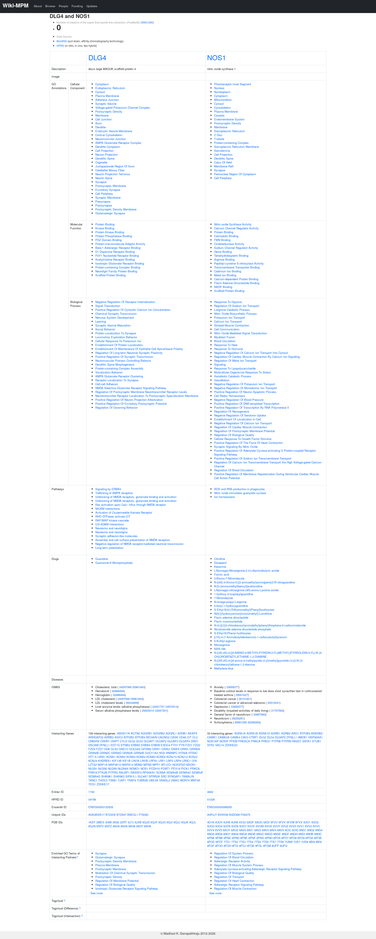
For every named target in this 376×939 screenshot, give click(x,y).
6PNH (268, 838)
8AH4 (116, 826)
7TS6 (265, 842)
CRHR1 (105, 741)
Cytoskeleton (222, 107)
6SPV (100, 826)
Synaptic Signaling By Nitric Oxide (236, 447)
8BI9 (319, 842)
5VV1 (300, 826)
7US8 (304, 842)
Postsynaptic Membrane (110, 186)
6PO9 (301, 838)
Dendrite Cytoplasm (107, 147)
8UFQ (283, 846)
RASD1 (296, 741)
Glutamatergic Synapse (110, 213)
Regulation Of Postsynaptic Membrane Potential (244, 431)
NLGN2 (102, 768)
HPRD (60, 45)
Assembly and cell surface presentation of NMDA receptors (132, 540)
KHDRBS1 (104, 761)
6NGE (277, 834)
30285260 (254, 722)
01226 (211, 799)
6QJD (146, 822)
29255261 (238, 718)
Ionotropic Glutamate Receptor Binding (119, 263)
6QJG (162, 822)
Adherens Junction (107, 100)
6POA (309, 838)
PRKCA (195, 768)
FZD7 (99, 749)
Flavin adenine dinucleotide (231, 617)
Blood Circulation (224, 341)
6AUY (226, 830)
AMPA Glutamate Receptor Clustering (119, 376)
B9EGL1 (132, 814)
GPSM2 (146, 749)
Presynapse (102, 201)
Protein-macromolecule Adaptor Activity (120, 244)
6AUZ (234, 830)
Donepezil (220, 563)
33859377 (232, 687)
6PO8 (293, 838)
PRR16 (92, 772)
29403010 (148, 710)
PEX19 (175, 768)
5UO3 (210, 826)
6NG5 (210, 834)
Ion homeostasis (224, 497)
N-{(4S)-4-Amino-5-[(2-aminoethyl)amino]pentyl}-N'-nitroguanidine (254, 582)
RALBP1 (124, 772)
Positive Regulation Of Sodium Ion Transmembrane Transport (252, 458)
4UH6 (234, 822)
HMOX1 (302, 737)
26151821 (245, 699)
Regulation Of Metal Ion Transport (235, 360)
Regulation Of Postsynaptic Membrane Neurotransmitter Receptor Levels (141, 392)
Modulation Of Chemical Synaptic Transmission (125, 873)
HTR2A (183, 753)
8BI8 (312, 842)
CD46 (182, 737)
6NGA (243, 834)
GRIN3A (127, 753)
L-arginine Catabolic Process (232, 310)
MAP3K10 (114, 765)
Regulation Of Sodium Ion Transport (236, 306)
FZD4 (91, 749)
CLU (195, 737)
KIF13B (117, 761)
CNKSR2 (93, 741)
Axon (98, 123)
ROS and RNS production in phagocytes (239, 489)
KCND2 (161, 757)
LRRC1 (186, 761)
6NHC (318, 834)
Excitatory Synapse (107, 190)
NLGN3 (112, 768)
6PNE (244, 838)
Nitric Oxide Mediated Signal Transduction (240, 333)
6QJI (170, 822)
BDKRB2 (316, 733)
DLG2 (131, 741)
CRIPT (115, 741)
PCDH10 (154, 768)
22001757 (158, 706)
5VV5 (218, 830)
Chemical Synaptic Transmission (116, 313)
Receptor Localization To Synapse (116, 380)
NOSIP (224, 741)
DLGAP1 (149, 741)
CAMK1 (212, 737)
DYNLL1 (104, 745)
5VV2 (308, 826)
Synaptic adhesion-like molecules (116, 536)
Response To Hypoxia (228, 302)
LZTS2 (92, 765)
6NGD (268, 834)
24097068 (125, 687)
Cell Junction (103, 119)
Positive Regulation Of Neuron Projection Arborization (129, 400)
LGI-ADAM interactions (109, 524)
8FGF (210, 846)
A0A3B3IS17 (96, 814)
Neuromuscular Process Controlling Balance (123, 360)
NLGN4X (123, 768)
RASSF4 (136, 772)
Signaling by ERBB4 (108, 489)
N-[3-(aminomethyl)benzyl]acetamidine (238, 586)
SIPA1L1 (131, 776)
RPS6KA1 (149, 772)
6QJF (154, 822)
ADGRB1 (146, 733)
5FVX (298, 822)
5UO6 (234, 826)
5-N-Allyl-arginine (224, 641)
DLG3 (139, 741)
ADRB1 (182, 733)
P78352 (143, 814)
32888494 (118, 691)
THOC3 (102, 780)
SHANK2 (119, 776)
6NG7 (226, 834)
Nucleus (219, 88)
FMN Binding (222, 240)
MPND (147, 765)
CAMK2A (224, 737)
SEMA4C (185, 772)
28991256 (241, 722)
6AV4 (273, 830)
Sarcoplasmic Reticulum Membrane (236, 147)
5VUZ (284, 826)
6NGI (302, 834)
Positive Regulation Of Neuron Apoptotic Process (245, 392)
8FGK (250, 846)
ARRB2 (109, 737)
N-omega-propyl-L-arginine (230, 602)
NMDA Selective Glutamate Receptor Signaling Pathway (130, 388)
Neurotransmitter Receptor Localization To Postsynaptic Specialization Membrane (146, 396)
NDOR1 (191, 765)
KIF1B (127, 761)
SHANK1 (106, 776)
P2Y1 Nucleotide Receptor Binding (117, 255)
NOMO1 (134, 768)
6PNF (252, 838)
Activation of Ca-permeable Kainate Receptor (123, 512)
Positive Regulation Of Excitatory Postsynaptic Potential (131, 403)
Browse (50, 6)
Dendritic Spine (104, 158)
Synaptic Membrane (108, 197)
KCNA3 (131, 757)
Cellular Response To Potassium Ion (118, 341)
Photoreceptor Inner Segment (232, 84)
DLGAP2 (161, 741)
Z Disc (218, 135)
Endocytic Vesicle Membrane (113, 131)
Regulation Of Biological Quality (234, 435)
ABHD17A (123, 733)
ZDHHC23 (231, 745)
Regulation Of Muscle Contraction (235, 888)
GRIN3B (139, 753)
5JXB (138, 822)
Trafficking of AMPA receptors (114, 493)
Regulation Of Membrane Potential (117, 881)
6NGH (294, 834)
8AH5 (124, 826)
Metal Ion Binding (225, 275)
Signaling (220, 364)
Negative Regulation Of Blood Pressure (239, 400)
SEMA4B (172, 772)
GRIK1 (156, 749)
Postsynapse (103, 205)
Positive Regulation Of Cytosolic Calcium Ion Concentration (132, 310)
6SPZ (108, 826)
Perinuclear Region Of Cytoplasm (235, 174)
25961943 (138, 687)
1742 (91, 792)
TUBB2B (142, 780)
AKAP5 (192, 733)
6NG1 (302, 830)
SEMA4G (94, 776)
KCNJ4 (92, 761)
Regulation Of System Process (233, 853)
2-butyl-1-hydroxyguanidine (231, 606)
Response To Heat (225, 345)
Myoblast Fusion (224, 337)
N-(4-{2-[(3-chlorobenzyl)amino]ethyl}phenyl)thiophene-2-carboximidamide (260, 625)
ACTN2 (135, 733)
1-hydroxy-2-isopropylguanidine (233, 594)
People (63, 6)
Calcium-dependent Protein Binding (236, 279)
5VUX (268, 826)
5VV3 (316, 826)
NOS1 (216, 57)
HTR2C (193, 753)
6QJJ (177, 822)
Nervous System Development (114, 317)
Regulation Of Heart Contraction (234, 881)
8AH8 (147, 826)
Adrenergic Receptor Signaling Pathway (239, 884)
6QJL (192, 822)
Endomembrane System (229, 119)
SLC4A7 (143, 776)
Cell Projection (104, 150)
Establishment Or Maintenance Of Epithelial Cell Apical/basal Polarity (139, 349)
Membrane (102, 115)
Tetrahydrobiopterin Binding (231, 255)
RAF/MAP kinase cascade (112, 520)
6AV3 (265, 830)
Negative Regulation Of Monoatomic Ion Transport (245, 388)
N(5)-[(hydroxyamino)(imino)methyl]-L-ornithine (243, 613)
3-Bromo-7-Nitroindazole (229, 578)
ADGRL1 (171, 733)
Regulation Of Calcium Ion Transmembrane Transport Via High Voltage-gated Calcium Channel (268, 464)
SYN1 (210, 745)
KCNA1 (111, 757)
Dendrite (100, 127)
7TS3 (242, 842)
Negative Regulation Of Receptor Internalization (125, 302)
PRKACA (244, 741)
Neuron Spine (103, 178)
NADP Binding (223, 287)
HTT (91, 757)
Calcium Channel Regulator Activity (236, 228)
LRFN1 (153, 761)
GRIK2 (165, 749)
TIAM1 (112, 780)
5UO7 (243, 826)
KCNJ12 (183, 757)
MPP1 (156, 765)
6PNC (227, 838)
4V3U (242, 822)
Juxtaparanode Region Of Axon (115, 166)
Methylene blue (223, 668)
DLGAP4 (184, 741)
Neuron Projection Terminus (112, 174)
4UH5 (226, 822)
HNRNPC (172, 753)
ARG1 (295, 733)
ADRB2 (285, 733)
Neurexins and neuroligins (111, 528)
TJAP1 (122, 780)
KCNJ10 (171, 757)
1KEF (92, 822)
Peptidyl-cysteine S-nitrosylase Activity (239, 263)
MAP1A (102, 765)
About (38, 6)
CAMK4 (235, 737)
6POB (318, 838)
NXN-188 (219, 649)
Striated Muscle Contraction (231, 325)
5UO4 (218, 826)
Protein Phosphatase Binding (113, 236)
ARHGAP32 (95, 737)
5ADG (258, 822)
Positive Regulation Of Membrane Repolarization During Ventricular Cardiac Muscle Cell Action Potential (266, 476)
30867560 (259, 714)
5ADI (266, 822)
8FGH (227, 846)
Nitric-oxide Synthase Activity (233, 224)
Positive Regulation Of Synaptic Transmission (124, 357)
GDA (107, 749)
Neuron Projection (106, 154)
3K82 (115, 822)
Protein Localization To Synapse (115, 333)
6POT (219, 842)
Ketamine (220, 566)
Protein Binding (104, 224)
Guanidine (101, 559)
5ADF (250, 822)
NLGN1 (92, 768)
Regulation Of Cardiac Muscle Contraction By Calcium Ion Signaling (257, 357)
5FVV (282, 822)
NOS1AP (213, 741)
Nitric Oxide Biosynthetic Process (235, 313)
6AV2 (257, 830)
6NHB (309, 834)
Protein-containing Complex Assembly (119, 368)
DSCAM (93, 745)
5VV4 (210, 830)
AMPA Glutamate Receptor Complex (118, 143)
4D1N (210, 822)
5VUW (260, 826)
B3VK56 (223, 814)
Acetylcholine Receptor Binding (115, 259)
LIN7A (135, 761)
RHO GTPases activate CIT (112, 516)
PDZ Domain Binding (108, 240)
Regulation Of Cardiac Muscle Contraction (240, 427)
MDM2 (138, 765)
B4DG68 (234, 814)
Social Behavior (105, 329)
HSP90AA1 (315, 737)
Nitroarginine (222, 645)
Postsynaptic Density (108, 111)
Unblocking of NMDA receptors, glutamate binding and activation (135, 497)
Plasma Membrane (107, 96)
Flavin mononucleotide (228, 621)
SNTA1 (306, 741)
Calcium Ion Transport (228, 321)
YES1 (92, 784)
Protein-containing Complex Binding (117, 267)
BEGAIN (151, 737)
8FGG (219, 846)
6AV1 (250, 830)
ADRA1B (252, 733)
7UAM (288, 842)
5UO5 (226, 826)
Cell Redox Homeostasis (229, 396)
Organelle (101, 162)
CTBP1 (253, 737)
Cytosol (100, 92)
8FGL (258, 846)
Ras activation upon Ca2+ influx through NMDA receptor (130, 505)
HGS (162, 753)
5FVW (290, 822)
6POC (211, 842)
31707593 (277, 710)
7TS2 (234, 842)
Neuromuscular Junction (110, 139)
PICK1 (185, 768)
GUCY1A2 (151, 753)
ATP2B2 (129, 737)
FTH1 (174, 745)
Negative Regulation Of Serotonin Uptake (240, 415)
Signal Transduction (107, 306)
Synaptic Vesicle (105, 104)
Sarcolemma (222, 150)
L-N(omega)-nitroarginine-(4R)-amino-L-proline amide (246, 590)
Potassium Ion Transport (229, 317)
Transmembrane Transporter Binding (237, 267)
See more (97, 893)
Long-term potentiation (109, 548)
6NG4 (318, 830)
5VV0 (292, 826)
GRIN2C (105, 753)
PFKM (233, 741)
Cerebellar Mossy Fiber (109, 170)
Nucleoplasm (222, 92)
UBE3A (153, 780)
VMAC (175, 780)
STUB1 (316, 741)
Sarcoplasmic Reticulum (229, 131)
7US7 (296, 842)
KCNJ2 (193, 757)
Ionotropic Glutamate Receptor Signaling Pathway (126, 888)
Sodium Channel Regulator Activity (236, 248)
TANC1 (92, 780)
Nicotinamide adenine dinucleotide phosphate (242, 629)
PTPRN (286, 741)
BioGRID (62, 41)
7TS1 (227, 842)
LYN (194, 761)
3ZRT (123, 822)
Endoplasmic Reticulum (110, 88)
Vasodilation (221, 380)
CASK (174, 737)
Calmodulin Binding (226, 236)
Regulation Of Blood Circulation (233, 470)
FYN (182, 745)
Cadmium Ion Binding (227, 271)
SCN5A (161, 772)
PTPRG (113, 772)
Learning (100, 321)
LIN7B (144, 761)
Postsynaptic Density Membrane (115, 209)
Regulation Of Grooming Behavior (116, 407)
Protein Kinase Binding (109, 232)
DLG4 (97, 57)
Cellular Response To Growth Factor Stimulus (243, 439)
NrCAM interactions (107, 508)
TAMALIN (188, 776)
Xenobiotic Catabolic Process (232, 376)
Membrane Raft (223, 166)
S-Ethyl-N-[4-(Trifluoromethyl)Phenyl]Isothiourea (244, 610)
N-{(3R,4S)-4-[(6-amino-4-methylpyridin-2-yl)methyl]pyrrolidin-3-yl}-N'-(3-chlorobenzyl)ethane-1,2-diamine (258, 662)
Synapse (100, 182)
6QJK (184, 822)
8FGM (267, 846)
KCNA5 (151, 757)
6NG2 (310, 830)
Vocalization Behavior (109, 372)
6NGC (260, 834)
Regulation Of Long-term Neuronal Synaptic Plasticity (129, 353)
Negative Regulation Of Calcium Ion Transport (243, 423)
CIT (189, 737)
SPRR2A (154, 776)
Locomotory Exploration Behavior (116, 337)
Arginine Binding (224, 259)
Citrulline (219, 559)
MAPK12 (127, 765)
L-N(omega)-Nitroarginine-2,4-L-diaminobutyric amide (246, 570)
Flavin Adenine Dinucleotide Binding (236, 283)
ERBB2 (135, 745)
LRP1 (161, 761)
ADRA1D (264, 733)
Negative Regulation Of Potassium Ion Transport (244, 384)
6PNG (260, 838)
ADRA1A (240, 733)
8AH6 (131, 826)
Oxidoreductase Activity (229, 244)
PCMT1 (165, 768)
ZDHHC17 (103, 784)
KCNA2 (121, 757)
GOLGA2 (134, 749)
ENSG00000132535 (100, 807)
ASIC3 (118, 737)
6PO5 (276, 838)
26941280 (147, 22)
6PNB (219, 838)
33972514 (171, 706)
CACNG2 (164, 737)
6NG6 (218, 834)
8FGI (235, 846)
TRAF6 (131, 780)
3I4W (108, 822)
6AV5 (280, 830)
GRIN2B (93, 753)
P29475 (245, 814)
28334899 (132, 703)
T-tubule (219, 139)
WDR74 (185, 780)
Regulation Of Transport (229, 877)
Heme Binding (223, 252)
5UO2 (315, 822)
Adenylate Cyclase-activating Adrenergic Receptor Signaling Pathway (258, 869)
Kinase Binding (104, 228)
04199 (92, 799)
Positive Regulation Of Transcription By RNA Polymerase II (251, 407)
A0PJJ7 (212, 814)
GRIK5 (175, 749)
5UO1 (307, 822)
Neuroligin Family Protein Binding (116, 271)
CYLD (123, 741)
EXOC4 (165, 745)
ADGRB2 (159, 733)
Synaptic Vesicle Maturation (113, 325)
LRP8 (177, 761)
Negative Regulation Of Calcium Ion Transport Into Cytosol (251, 353)
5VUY (276, 826)
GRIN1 (184, 749)
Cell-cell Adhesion (106, 384)
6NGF (285, 834)
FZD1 (188, 745)
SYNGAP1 (174, 776)
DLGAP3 (172, 741)
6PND (235, 838)
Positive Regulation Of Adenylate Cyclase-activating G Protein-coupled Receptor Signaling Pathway (265, 452)
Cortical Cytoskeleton (108, 135)
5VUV (251, 826)
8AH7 (139, 826)
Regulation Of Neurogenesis (231, 411)
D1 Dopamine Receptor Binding (115, 252)
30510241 (273, 703)
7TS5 (257, 842)
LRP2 (169, 761)
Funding (77, 6)
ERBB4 (145, 745)
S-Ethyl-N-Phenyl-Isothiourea (232, 633)
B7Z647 (121, 814)
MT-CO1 (166, 765)
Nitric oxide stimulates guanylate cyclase (240, 493)
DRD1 (194, 741)
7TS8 (280, 842)
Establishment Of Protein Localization (119, 345)
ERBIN (155, 745)
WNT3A (195, 780)
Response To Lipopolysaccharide (235, 368)
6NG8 (234, 834)
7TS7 (272, 842)
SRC (164, 776)
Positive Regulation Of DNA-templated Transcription (246, 403)
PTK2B (102, 772)
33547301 (161, 710)
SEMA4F (197, 772)
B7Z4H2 (111, 814)
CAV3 (244, 737)
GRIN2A (195, 749)
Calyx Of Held (223, 162)
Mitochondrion (223, 100)
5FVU (274, 822)
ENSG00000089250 (219, 807)
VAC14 (219, 745)
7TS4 (250, 842)
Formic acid (221, 574)
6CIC (288, 830)
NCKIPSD (179, 765)
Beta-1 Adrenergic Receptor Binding (117, 248)
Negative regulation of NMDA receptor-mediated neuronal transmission (139, 544)
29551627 (242, 695)
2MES (100, 822)
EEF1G (115, 745)
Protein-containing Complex (231, 143)
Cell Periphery (104, 193)
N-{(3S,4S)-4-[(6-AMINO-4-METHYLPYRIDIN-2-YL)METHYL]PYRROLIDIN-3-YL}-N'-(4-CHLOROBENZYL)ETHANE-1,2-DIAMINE (268, 655)
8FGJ (242, 846)
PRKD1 (266, 741)
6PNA (211, 838)
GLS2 (114, 749)
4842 (210, 792)
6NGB (251, 834)
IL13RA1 (100, 757)
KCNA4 (141, 757)
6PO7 (285, 838)
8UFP (275, 846)
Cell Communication (226, 329)
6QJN (92, 826)
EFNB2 (125, 745)
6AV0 (242, 830)
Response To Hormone (228, 349)
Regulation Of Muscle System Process (238, 865)
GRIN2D (116, 753)
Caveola (219, 115)
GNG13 (123, 749)
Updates (91, 6)
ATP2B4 (140, 737)
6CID (295, 830)
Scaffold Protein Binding (110, 275)
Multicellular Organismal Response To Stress (242, 372)
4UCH (218, 822)
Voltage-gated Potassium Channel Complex (122, 107)
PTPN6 (276, 741)
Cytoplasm (102, 84)
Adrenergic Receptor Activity (232, 861)
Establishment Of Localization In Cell (237, 419)
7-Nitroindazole (223, 598)
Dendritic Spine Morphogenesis (114, 364)
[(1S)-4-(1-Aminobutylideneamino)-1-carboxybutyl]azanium (250, 637)
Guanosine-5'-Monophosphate (114, 563)
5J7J (131, 822)
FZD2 (196, 745)
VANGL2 (164, 780)
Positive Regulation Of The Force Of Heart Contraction (248, 443)
